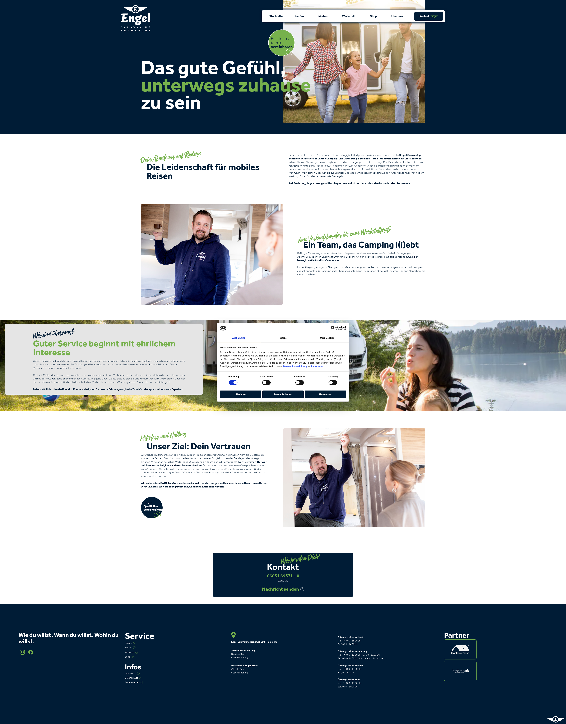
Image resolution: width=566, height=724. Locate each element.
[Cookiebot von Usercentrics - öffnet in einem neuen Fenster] (333, 328)
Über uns (397, 16)
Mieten (323, 16)
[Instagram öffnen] (22, 654)
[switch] (266, 382)
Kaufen (299, 16)
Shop (373, 16)
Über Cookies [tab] (327, 338)
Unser (152, 506)
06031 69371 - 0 (283, 576)
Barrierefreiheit (132, 682)
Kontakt (424, 16)
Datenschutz (131, 678)
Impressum (317, 366)
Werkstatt (349, 16)
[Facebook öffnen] (30, 654)
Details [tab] (283, 338)
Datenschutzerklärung (295, 366)
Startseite (276, 16)
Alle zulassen (325, 394)
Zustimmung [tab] (238, 338)
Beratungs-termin (282, 43)
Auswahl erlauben (283, 394)
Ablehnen (241, 394)
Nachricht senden (280, 589)
